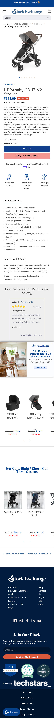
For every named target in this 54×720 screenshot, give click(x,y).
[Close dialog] (52, 343)
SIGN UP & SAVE (40, 367)
